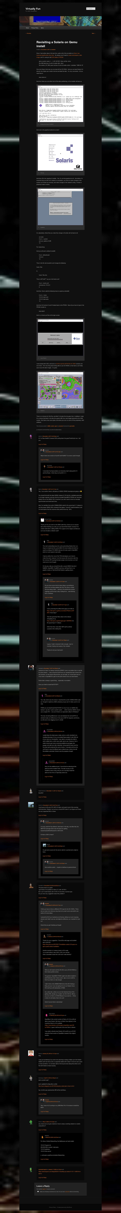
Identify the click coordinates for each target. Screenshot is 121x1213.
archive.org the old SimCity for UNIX (66, 363)
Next (93, 33)
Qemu (42, 28)
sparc (56, 426)
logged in (44, 1189)
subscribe (67, 1191)
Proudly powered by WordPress (64, 1207)
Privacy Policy (34, 28)
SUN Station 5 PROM (57, 57)
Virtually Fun (33, 8)
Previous (28, 33)
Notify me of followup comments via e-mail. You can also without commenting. (59, 1191)
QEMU (48, 426)
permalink (72, 426)
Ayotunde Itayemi (43, 1169)
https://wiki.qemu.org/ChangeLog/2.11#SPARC (59, 621)
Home (27, 28)
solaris (52, 426)
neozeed (53, 49)
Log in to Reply (43, 444)
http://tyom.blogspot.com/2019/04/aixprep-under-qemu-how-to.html (56, 1086)
